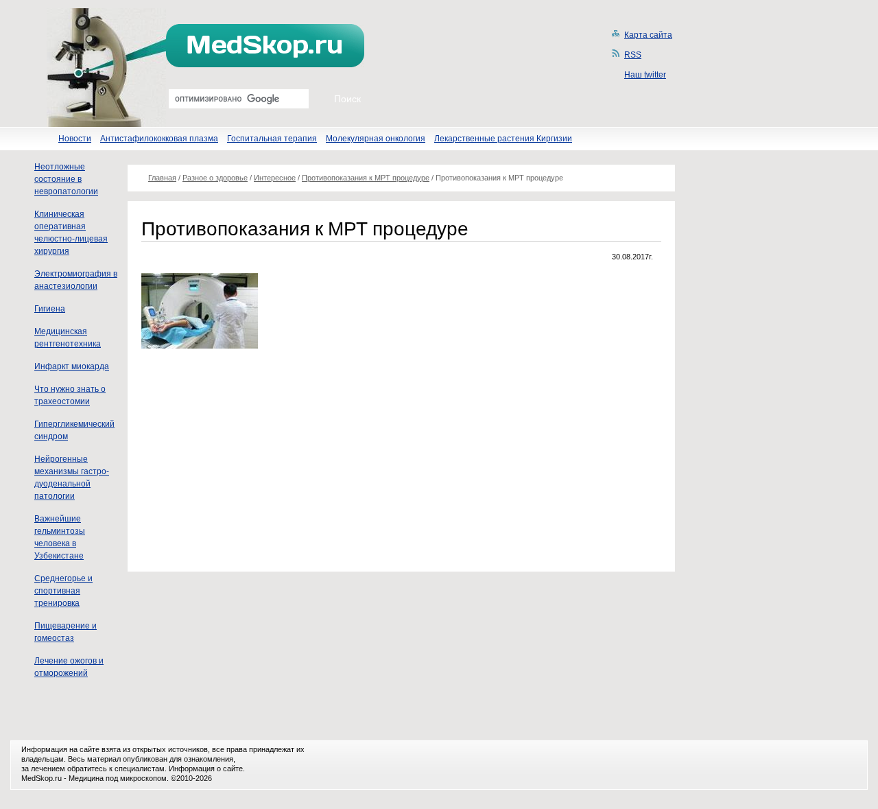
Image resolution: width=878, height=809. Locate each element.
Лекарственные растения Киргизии (503, 138)
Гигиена (49, 309)
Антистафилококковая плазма (159, 138)
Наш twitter (645, 75)
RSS (632, 55)
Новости (74, 138)
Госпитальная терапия (272, 138)
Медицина (86, 778)
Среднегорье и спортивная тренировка (63, 591)
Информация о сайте (206, 768)
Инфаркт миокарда (71, 366)
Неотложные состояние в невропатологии (66, 179)
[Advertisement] (256, 458)
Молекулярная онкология (375, 138)
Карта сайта (648, 35)
